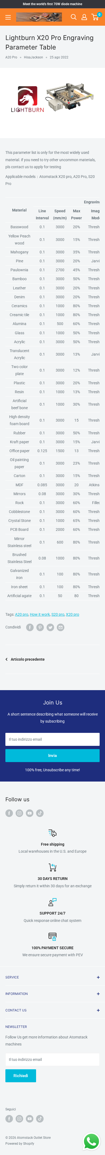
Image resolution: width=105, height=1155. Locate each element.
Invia (52, 755)
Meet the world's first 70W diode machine (52, 4)
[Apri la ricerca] (74, 17)
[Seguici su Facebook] (9, 813)
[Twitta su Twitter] (50, 627)
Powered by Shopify (19, 1144)
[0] (95, 17)
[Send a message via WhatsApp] (91, 1141)
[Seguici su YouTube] (29, 813)
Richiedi (20, 1075)
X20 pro (72, 614)
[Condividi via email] (60, 627)
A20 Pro (11, 57)
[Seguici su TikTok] (40, 813)
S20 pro (57, 614)
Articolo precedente (28, 659)
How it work (40, 614)
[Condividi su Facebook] (30, 627)
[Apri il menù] (8, 17)
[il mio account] (84, 17)
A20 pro (21, 614)
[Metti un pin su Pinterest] (40, 627)
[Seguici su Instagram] (19, 813)
